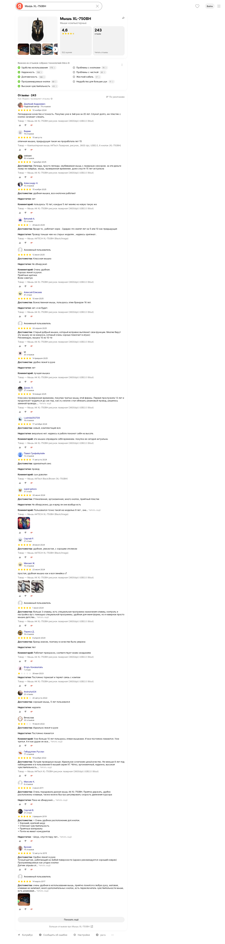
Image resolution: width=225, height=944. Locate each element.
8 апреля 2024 (38, 638)
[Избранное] (197, 6)
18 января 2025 (39, 394)
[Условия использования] (122, 65)
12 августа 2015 (39, 853)
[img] (24, 110)
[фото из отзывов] (24, 523)
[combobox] (58, 6)
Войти (210, 6)
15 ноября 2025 (39, 189)
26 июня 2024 (38, 545)
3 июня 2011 (37, 788)
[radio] (20, 125)
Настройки (84, 934)
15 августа (37, 137)
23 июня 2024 (38, 569)
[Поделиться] (123, 18)
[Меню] (219, 6)
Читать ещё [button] (45, 403)
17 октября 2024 (39, 424)
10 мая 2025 (37, 298)
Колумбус (27, 934)
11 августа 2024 (39, 459)
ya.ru (103, 934)
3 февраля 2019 (39, 816)
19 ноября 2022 (39, 758)
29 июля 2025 (38, 225)
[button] (23, 49)
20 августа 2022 (39, 698)
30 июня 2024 (38, 495)
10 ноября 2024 (39, 110)
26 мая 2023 (38, 673)
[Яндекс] (19, 6)
